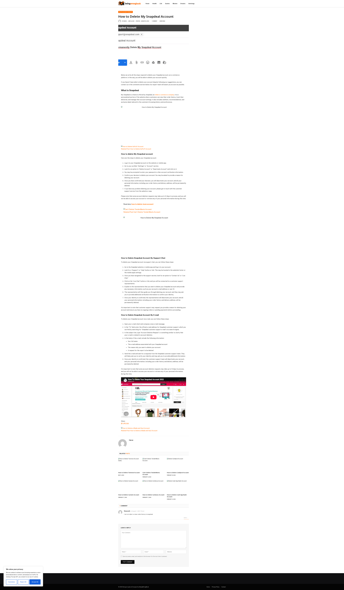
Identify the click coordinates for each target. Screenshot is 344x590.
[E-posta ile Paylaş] (128, 423)
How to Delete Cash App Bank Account (177, 495)
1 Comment (154, 21)
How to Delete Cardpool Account (178, 472)
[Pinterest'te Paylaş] (124, 423)
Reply (185, 517)
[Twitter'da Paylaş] (123, 423)
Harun (125, 21)
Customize (11, 582)
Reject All (23, 582)
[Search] (222, 4)
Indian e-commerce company (164, 95)
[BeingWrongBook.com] (129, 3)
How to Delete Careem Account (128, 495)
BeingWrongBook (144, 587)
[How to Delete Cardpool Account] (178, 464)
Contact (223, 587)
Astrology (191, 3)
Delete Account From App (125, 11)
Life (161, 3)
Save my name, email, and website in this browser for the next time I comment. (145, 556)
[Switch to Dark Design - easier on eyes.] (225, 3)
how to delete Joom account (142, 204)
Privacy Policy (215, 587)
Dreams (182, 3)
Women (175, 3)
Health (154, 3)
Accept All (35, 582)
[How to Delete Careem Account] (129, 486)
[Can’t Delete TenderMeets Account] (153, 464)
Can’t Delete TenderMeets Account (151, 473)
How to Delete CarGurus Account (153, 495)
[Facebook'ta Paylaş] (121, 423)
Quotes (167, 3)
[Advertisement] (209, 23)
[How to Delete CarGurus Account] (153, 486)
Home (147, 3)
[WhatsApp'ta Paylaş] (126, 423)
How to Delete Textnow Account (129, 472)
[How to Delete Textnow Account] (129, 464)
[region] (23, 576)
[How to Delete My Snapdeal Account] (153, 48)
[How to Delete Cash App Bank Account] (178, 486)
